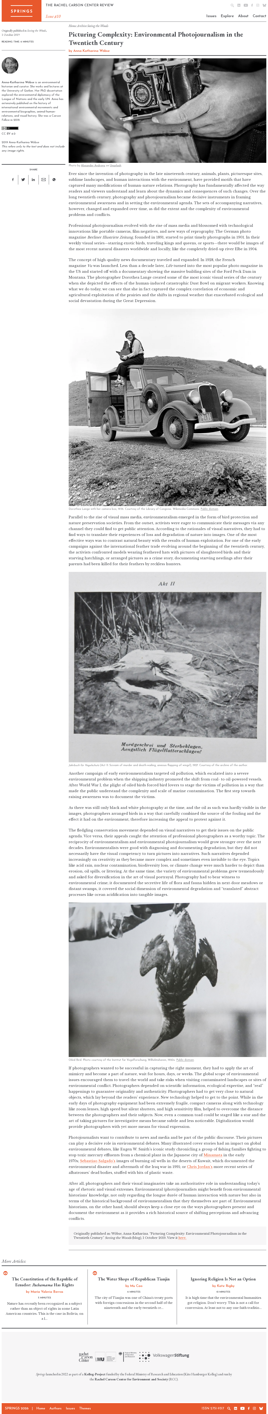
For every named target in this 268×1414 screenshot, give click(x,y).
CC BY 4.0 (8, 133)
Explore (227, 16)
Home (72, 26)
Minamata (213, 1155)
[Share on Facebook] (13, 179)
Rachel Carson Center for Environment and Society (131, 1379)
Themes (85, 1408)
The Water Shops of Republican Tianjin (134, 1279)
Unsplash (115, 165)
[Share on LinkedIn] (33, 179)
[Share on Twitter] (23, 179)
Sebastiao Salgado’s (97, 1161)
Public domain (209, 509)
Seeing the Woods (97, 26)
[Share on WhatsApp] (54, 179)
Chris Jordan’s (200, 1167)
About (243, 16)
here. (182, 1238)
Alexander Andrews (93, 165)
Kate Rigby (225, 1286)
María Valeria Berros (47, 1292)
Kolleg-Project (95, 1374)
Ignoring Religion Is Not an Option (223, 1279)
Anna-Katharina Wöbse (91, 51)
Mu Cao (136, 1286)
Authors (55, 1408)
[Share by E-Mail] (44, 180)
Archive (82, 26)
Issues (211, 16)
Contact (259, 16)
